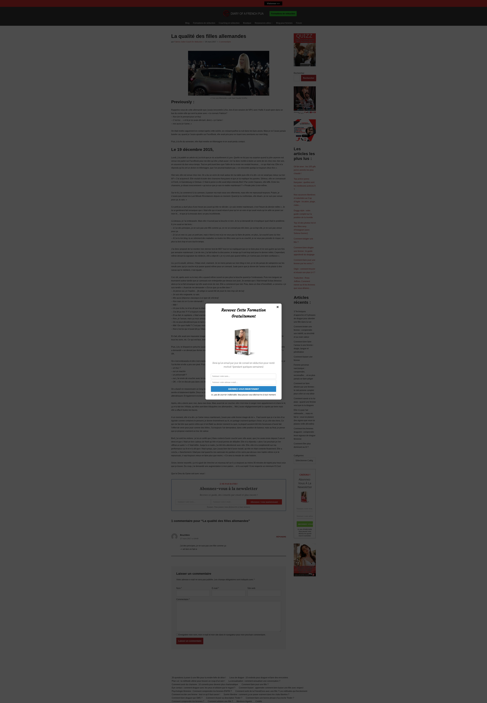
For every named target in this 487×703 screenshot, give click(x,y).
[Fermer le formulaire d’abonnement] (278, 307)
